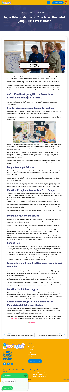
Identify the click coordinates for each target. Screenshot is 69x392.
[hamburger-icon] (48, 2)
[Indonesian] (66, 1)
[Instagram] (8, 363)
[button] (25, 376)
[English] (66, 3)
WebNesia (66, 380)
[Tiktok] (12, 363)
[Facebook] (4, 363)
